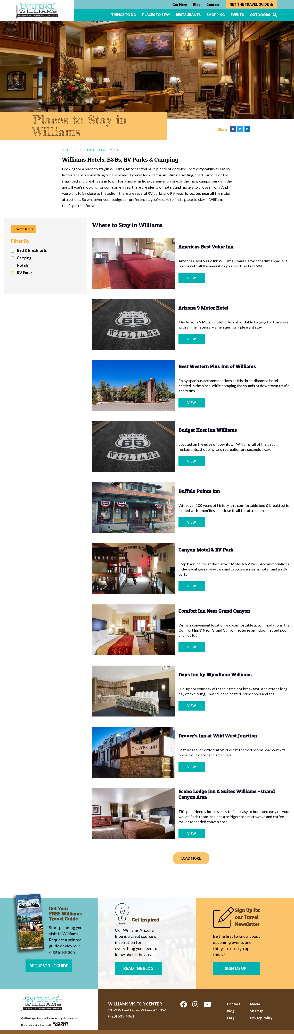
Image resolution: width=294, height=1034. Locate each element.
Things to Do (123, 15)
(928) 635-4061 (121, 1016)
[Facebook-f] (183, 1004)
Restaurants (188, 15)
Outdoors (260, 15)
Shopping (216, 15)
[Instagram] (195, 1004)
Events (237, 15)
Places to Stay (156, 15)
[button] (233, 129)
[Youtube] (207, 1004)
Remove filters (23, 229)
